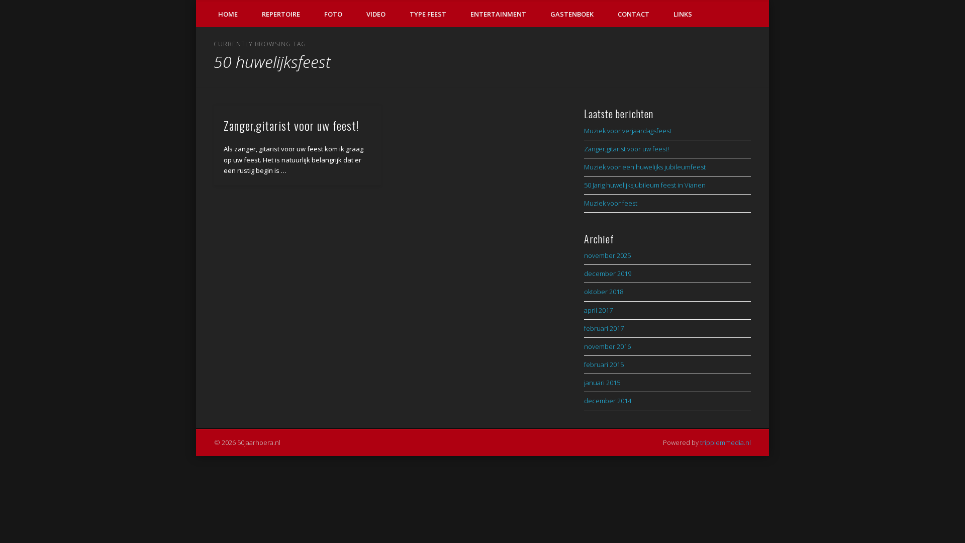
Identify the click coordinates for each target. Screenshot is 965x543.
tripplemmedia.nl (725, 442)
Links (682, 14)
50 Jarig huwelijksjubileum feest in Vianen (645, 185)
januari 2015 (602, 382)
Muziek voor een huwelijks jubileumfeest (645, 166)
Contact (633, 14)
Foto (333, 14)
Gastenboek (572, 14)
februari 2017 (604, 328)
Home (228, 14)
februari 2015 (604, 364)
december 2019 (607, 273)
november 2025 (607, 255)
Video (375, 14)
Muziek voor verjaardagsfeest (627, 130)
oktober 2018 (603, 291)
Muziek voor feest (610, 203)
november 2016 (607, 346)
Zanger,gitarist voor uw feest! (291, 125)
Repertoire (281, 14)
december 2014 (607, 400)
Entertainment (498, 14)
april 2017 (598, 310)
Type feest (428, 14)
